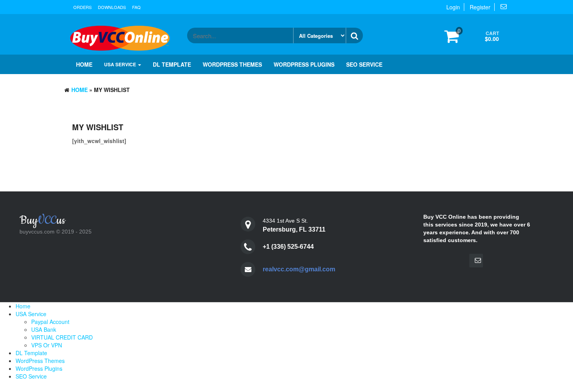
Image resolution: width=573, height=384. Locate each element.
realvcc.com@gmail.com (299, 269)
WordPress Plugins (304, 64)
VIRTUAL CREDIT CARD (62, 337)
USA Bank (43, 329)
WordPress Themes (232, 64)
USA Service (120, 64)
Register (480, 7)
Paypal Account (50, 322)
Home (84, 64)
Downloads (112, 7)
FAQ (136, 7)
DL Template (172, 64)
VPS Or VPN (46, 345)
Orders (82, 7)
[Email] (476, 260)
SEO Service (364, 64)
